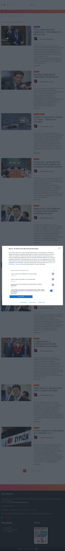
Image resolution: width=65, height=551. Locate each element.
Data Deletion (23, 302)
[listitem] (32, 270)
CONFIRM (21, 296)
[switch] (52, 274)
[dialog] (32, 275)
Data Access (32, 302)
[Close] (59, 248)
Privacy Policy (41, 302)
